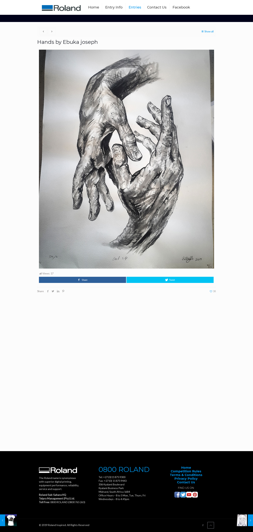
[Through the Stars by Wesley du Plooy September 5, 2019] (8, 520)
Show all (209, 31)
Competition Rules (186, 471)
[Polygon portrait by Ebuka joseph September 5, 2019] (244, 520)
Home (186, 467)
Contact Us (186, 482)
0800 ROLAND (124, 469)
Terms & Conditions (186, 475)
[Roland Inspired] (61, 7)
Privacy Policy (186, 478)
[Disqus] (126, 331)
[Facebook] (202, 525)
